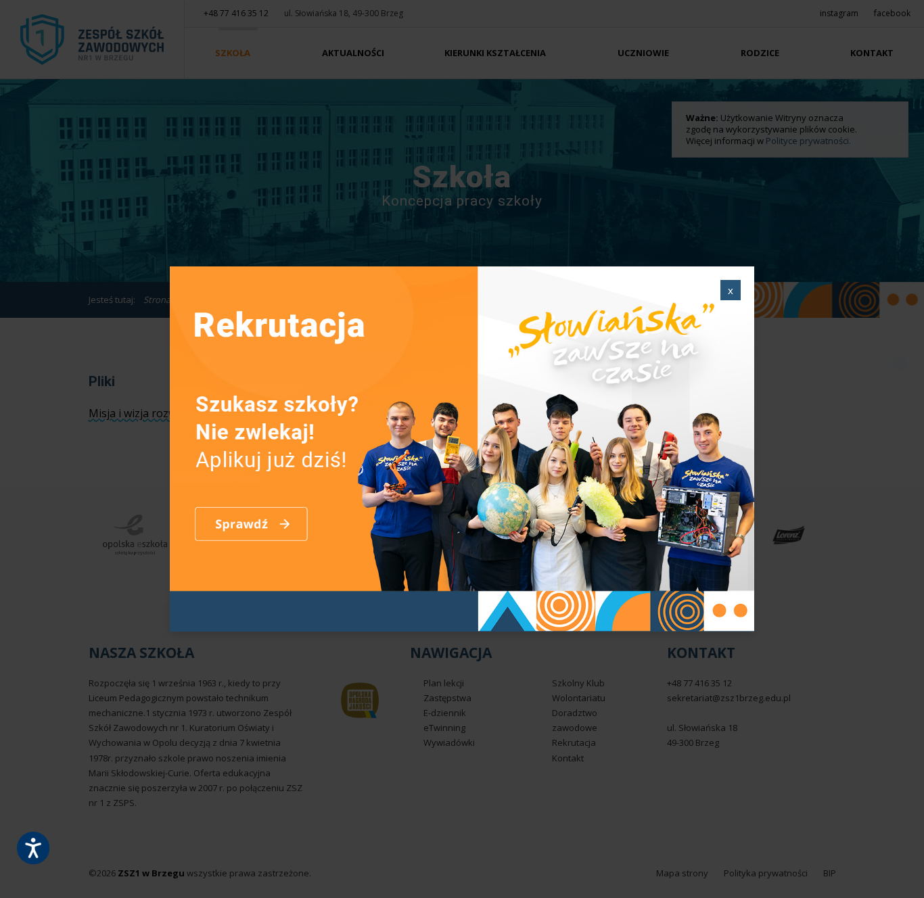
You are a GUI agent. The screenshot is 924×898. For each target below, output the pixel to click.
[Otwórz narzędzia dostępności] (33, 848)
